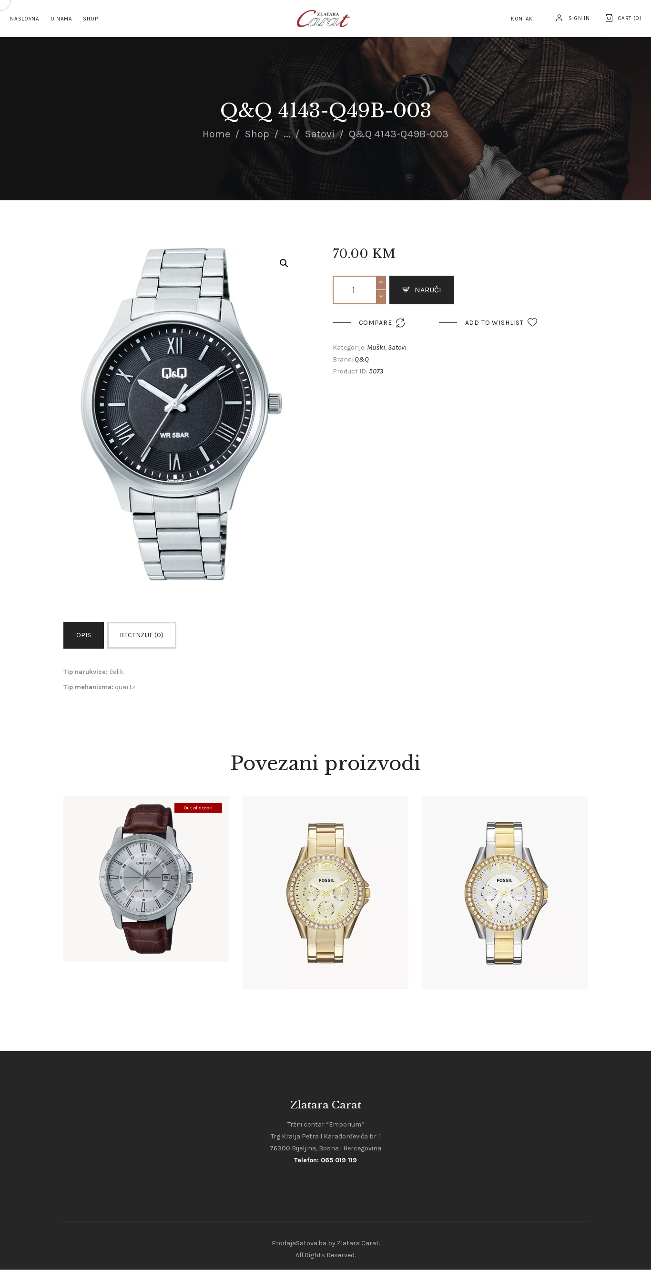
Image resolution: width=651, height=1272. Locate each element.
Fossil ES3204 (504, 876)
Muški (376, 347)
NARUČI (428, 289)
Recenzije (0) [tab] (141, 635)
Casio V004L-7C (146, 862)
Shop (256, 134)
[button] (284, 263)
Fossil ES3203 (325, 876)
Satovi (320, 134)
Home (216, 134)
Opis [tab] (83, 635)
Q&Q (362, 359)
